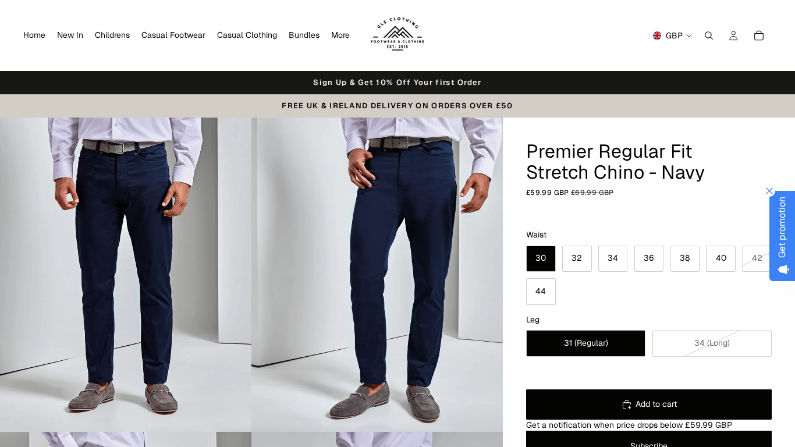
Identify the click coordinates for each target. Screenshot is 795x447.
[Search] (709, 35)
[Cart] (759, 35)
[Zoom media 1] (125, 275)
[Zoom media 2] (377, 275)
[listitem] (340, 35)
